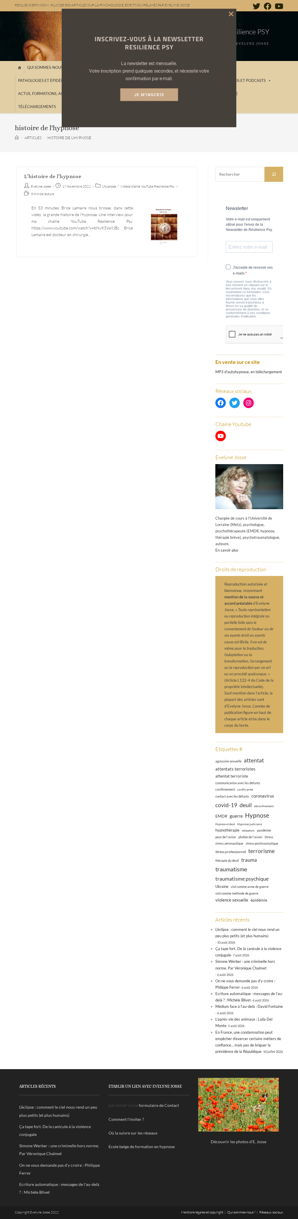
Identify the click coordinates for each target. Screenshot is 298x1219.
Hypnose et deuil (225, 824)
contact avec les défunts (232, 796)
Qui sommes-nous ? (46, 67)
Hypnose (257, 815)
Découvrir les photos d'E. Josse (238, 1141)
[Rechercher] (274, 174)
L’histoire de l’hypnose (52, 176)
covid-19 (226, 805)
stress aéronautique (229, 843)
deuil (246, 804)
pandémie (264, 830)
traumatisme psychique (242, 878)
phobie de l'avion (250, 837)
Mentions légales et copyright (202, 1212)
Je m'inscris (149, 94)
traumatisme (231, 869)
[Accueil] (19, 67)
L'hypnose (109, 186)
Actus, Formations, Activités (47, 93)
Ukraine (221, 886)
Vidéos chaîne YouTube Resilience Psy (147, 186)
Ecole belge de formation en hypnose (142, 1146)
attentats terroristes (235, 768)
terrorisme (261, 851)
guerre (236, 815)
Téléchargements (37, 106)
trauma (249, 860)
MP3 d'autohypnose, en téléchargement (248, 371)
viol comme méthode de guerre (236, 893)
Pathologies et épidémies (44, 80)
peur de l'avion (225, 837)
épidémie (259, 899)
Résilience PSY (247, 31)
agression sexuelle (228, 761)
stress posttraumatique (262, 843)
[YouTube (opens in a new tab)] (278, 6)
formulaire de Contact (159, 1105)
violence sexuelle (231, 899)
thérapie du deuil (227, 860)
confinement (225, 789)
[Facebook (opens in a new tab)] (267, 6)
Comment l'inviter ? (126, 1119)
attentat (254, 760)
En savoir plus (226, 550)
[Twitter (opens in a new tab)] (256, 6)
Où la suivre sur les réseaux (133, 1132)
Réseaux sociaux (271, 1212)
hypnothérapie (227, 830)
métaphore (248, 830)
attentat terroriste (231, 775)
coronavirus (262, 795)
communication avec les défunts (237, 783)
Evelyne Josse (41, 186)
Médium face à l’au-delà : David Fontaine (249, 1006)
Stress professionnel (230, 852)
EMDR (221, 816)
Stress (269, 837)
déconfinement (264, 806)
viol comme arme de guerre (250, 886)
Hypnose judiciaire (249, 824)
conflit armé (245, 789)
